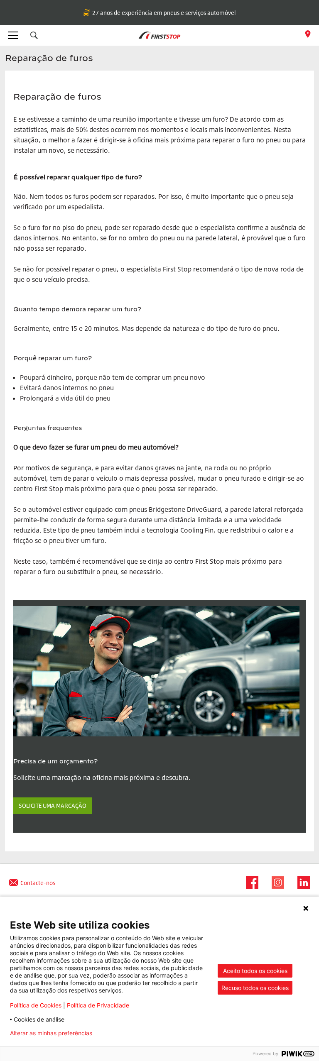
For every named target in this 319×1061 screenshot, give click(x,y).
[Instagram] (275, 882)
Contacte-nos (37, 882)
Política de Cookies (35, 1005)
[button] (34, 35)
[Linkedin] (301, 882)
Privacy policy (125, 1033)
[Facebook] (249, 882)
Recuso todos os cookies (255, 987)
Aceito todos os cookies (255, 970)
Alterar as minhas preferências (51, 1033)
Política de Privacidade (98, 1005)
